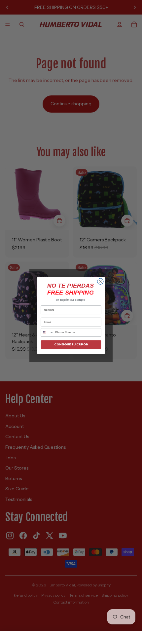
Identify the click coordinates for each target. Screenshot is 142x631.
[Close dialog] (100, 281)
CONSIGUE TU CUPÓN (71, 344)
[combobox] (47, 332)
